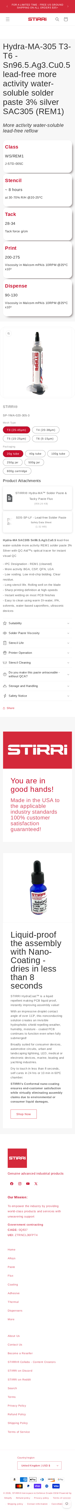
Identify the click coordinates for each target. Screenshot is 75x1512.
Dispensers (15, 1310)
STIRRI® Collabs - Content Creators (32, 1361)
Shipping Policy (18, 1423)
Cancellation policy (61, 1504)
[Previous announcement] (7, 6)
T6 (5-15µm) (45, 438)
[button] (7, 19)
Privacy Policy (17, 1405)
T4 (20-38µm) (45, 429)
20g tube (13, 453)
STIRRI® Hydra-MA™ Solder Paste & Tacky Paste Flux (41, 495)
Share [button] (11, 708)
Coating (13, 1284)
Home (11, 1249)
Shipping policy (15, 1504)
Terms (12, 1396)
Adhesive (14, 1293)
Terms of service (62, 1498)
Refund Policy (17, 1414)
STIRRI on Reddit (19, 1379)
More (11, 1319)
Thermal (13, 1301)
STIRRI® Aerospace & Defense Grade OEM (35, 1493)
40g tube (35, 453)
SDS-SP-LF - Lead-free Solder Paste (41, 517)
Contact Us (15, 1344)
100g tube (58, 453)
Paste (11, 1266)
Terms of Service (19, 1431)
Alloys (12, 1258)
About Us (14, 1335)
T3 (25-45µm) (16, 429)
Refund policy (23, 1498)
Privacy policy (41, 1498)
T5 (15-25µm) (16, 438)
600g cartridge (17, 471)
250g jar (12, 462)
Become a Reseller (20, 1353)
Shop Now (23, 1114)
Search (12, 1388)
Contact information (37, 1504)
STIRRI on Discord (20, 1370)
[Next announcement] (68, 6)
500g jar (34, 462)
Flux (10, 1275)
